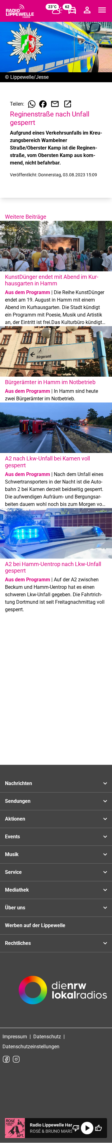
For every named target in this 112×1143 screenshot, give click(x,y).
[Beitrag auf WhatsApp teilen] (31, 104)
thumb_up (98, 1128)
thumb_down (76, 1128)
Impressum (14, 1037)
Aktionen (15, 819)
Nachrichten (18, 783)
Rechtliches (18, 943)
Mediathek (17, 890)
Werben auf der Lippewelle (35, 925)
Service (13, 872)
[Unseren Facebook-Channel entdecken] (6, 1059)
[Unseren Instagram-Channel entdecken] (16, 1059)
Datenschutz (47, 1037)
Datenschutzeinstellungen (30, 1047)
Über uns (15, 908)
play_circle (87, 1128)
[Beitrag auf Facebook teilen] (43, 104)
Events (12, 837)
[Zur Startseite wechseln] (20, 11)
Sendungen (17, 801)
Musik (12, 854)
